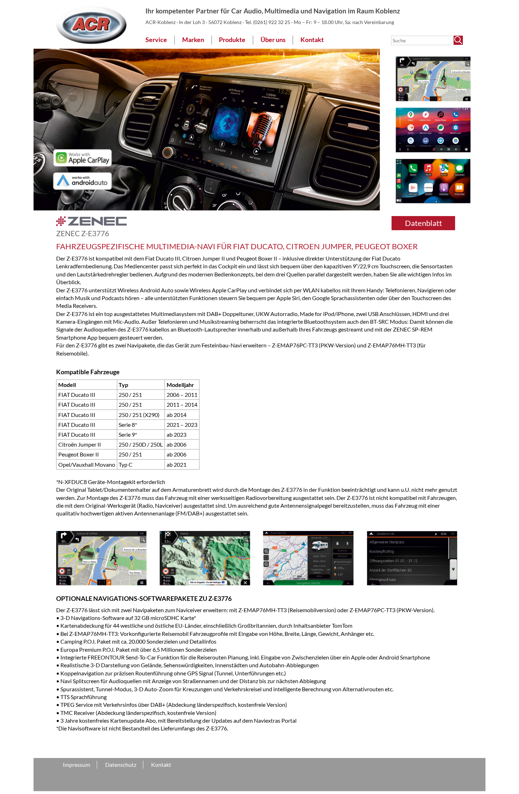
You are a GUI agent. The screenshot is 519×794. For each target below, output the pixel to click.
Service (156, 39)
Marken (193, 39)
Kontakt (312, 39)
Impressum (76, 764)
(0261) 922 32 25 (272, 22)
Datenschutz (120, 764)
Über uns (273, 39)
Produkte (232, 39)
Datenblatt (423, 223)
